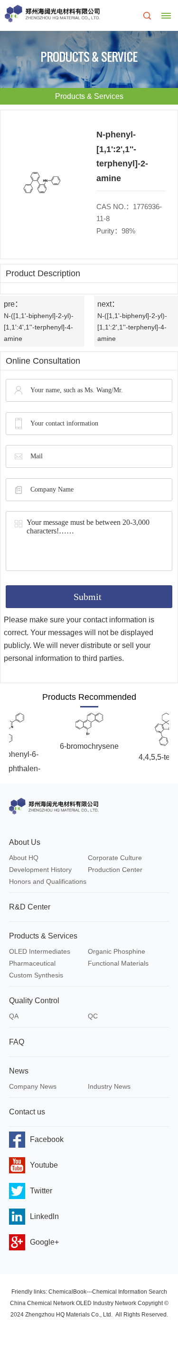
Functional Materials (118, 963)
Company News (32, 1086)
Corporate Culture (115, 857)
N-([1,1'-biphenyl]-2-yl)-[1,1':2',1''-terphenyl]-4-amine (132, 327)
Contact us (27, 1112)
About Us (24, 842)
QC (93, 1016)
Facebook (47, 1139)
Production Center (115, 869)
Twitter (41, 1191)
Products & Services (43, 936)
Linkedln (44, 1216)
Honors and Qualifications (47, 881)
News (18, 1071)
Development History (40, 869)
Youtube (44, 1165)
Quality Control (34, 1001)
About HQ (23, 857)
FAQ (16, 1042)
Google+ (44, 1242)
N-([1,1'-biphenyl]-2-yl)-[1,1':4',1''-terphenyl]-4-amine (39, 327)
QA (14, 1016)
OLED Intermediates (39, 951)
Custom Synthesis (36, 975)
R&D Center (29, 907)
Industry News (109, 1086)
